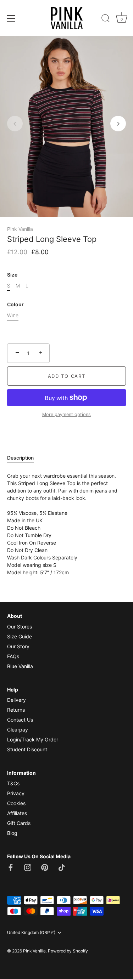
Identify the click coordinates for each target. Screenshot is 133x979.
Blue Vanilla (20, 666)
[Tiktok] (61, 867)
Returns (16, 710)
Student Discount (27, 749)
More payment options (66, 414)
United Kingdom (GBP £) (31, 932)
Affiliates (17, 813)
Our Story (18, 646)
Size (12, 275)
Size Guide (19, 636)
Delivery (16, 700)
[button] (15, 123)
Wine (12, 315)
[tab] (24, 457)
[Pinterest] (44, 867)
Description (20, 458)
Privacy (15, 793)
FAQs (13, 656)
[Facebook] (10, 867)
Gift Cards (19, 823)
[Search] (105, 19)
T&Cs (13, 783)
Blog (12, 833)
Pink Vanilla (20, 229)
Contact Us (20, 720)
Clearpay (17, 730)
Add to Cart (66, 376)
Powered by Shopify (68, 951)
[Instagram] (27, 867)
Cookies (16, 803)
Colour (15, 304)
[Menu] (11, 18)
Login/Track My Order (32, 739)
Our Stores (19, 627)
